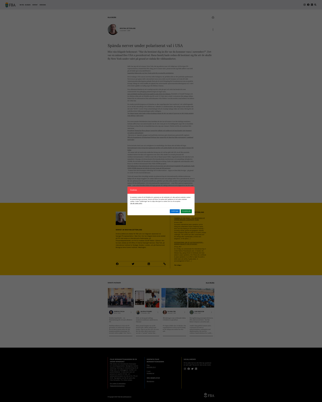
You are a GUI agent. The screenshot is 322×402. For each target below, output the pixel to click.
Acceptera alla (186, 211)
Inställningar (174, 211)
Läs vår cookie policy (136, 203)
